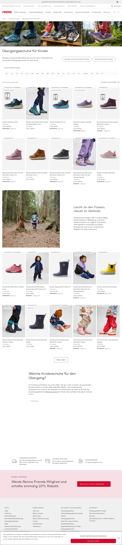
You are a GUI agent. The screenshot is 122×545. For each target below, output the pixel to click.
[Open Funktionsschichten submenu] (90, 12)
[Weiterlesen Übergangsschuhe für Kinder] (61, 396)
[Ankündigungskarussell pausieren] (117, 2)
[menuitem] (19, 511)
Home (4, 18)
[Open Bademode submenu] (62, 12)
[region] (55, 74)
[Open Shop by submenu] (110, 12)
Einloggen (117, 6)
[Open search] (114, 12)
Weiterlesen (34, 401)
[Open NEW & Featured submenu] (26, 12)
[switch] (6, 73)
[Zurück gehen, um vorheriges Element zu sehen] (110, 73)
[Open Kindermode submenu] (101, 12)
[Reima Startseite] (7, 12)
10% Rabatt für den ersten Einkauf (61, 2)
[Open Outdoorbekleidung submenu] (43, 12)
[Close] (119, 538)
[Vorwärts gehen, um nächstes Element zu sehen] (115, 73)
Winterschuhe (51, 392)
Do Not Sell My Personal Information (93, 536)
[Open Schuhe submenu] (51, 12)
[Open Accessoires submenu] (73, 12)
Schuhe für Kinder (14, 18)
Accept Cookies (93, 541)
